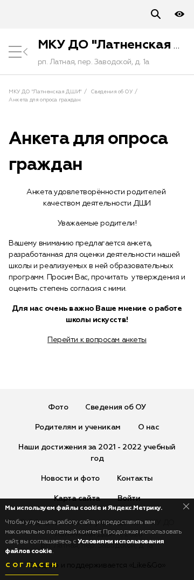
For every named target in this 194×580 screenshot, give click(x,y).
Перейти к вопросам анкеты (97, 340)
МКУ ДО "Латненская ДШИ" (45, 91)
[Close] (186, 506)
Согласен (31, 565)
